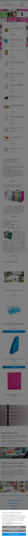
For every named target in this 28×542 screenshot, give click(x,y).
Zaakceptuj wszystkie (14, 534)
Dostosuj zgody (14, 530)
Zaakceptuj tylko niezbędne (14, 527)
